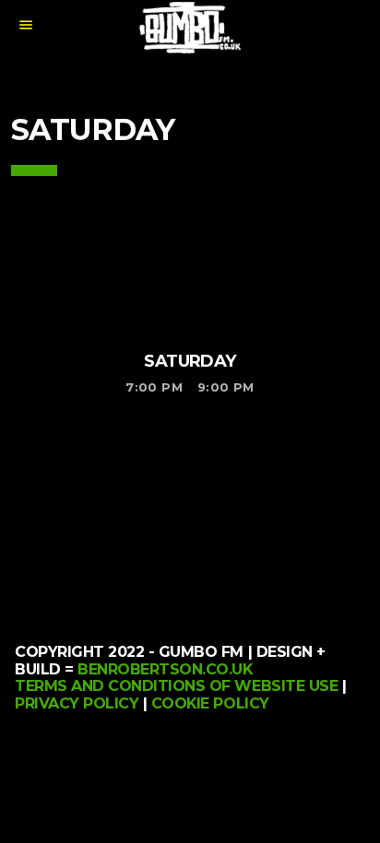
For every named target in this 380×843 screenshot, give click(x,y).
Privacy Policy (76, 703)
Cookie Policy (210, 703)
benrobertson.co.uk (164, 669)
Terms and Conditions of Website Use (176, 686)
